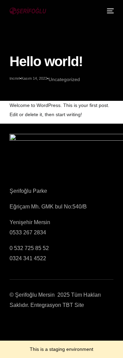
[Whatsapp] (56, 325)
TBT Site (73, 305)
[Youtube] (34, 325)
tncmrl (15, 78)
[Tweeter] (23, 325)
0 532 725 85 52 (29, 248)
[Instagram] (45, 325)
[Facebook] (12, 325)
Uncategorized (64, 79)
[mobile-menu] (110, 11)
